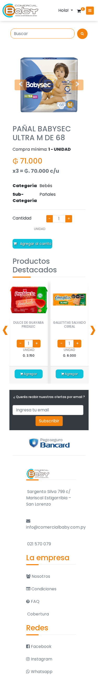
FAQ (34, 601)
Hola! (64, 10)
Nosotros (40, 576)
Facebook (40, 646)
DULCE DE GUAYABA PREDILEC (28, 324)
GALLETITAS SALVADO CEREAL (69, 324)
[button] (21, 85)
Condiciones (43, 589)
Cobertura (37, 614)
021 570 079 (38, 544)
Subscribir (49, 421)
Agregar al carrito (35, 243)
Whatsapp (41, 672)
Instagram (41, 659)
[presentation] (5, 329)
